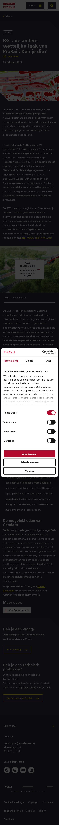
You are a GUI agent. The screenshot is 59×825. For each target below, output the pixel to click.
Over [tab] (48, 360)
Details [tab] (29, 360)
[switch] (51, 422)
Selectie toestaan (30, 462)
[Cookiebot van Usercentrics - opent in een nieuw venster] (42, 352)
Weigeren (29, 470)
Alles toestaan (29, 453)
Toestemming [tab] (10, 360)
